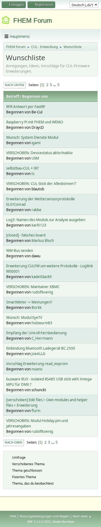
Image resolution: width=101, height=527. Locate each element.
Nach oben (13, 442)
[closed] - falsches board (26, 235)
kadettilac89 (42, 276)
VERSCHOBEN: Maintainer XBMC (33, 286)
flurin (36, 410)
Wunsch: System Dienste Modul (32, 137)
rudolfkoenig (42, 292)
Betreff (12, 96)
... (55, 84)
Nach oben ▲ (82, 516)
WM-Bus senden (19, 250)
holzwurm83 (42, 322)
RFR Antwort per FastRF (25, 106)
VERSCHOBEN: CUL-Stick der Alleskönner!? (41, 183)
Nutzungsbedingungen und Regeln (44, 516)
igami (36, 142)
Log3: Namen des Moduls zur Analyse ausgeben (45, 219)
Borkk (36, 307)
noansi (37, 369)
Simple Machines (63, 521)
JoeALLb (38, 353)
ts (33, 173)
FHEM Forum (32, 20)
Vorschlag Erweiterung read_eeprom (37, 363)
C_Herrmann (42, 338)
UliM (35, 158)
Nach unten (14, 85)
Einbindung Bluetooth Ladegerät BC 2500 (40, 348)
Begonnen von (35, 96)
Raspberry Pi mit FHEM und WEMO (34, 122)
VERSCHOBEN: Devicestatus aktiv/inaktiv (39, 152)
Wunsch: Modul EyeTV (24, 317)
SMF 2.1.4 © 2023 (39, 521)
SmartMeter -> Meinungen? (29, 302)
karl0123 (39, 225)
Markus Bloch (43, 240)
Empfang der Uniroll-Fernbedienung (36, 332)
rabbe (36, 209)
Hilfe (13, 516)
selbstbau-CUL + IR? (22, 168)
